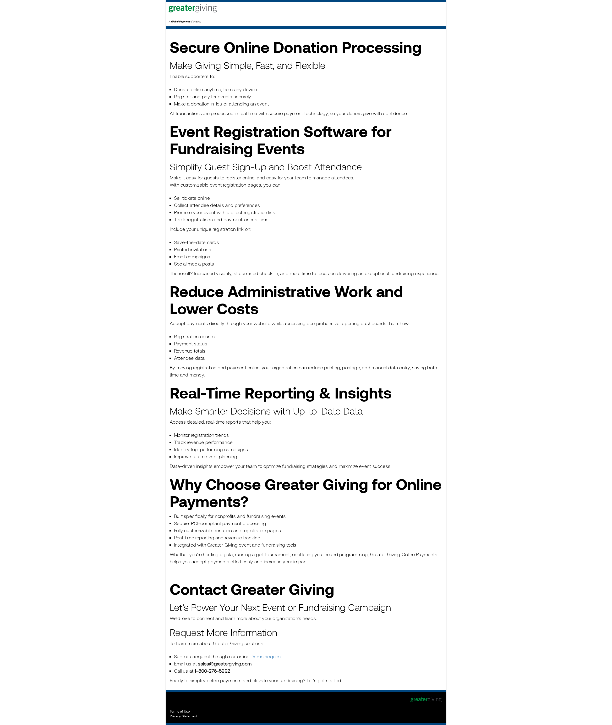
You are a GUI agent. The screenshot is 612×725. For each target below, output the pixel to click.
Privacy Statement (183, 716)
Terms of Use (180, 711)
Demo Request (266, 656)
